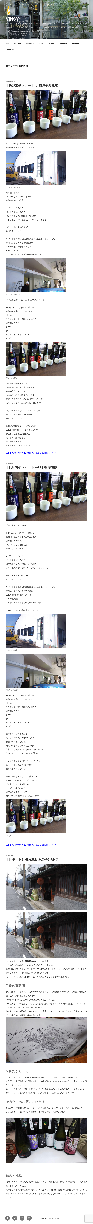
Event (41, 43)
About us (17, 43)
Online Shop (11, 49)
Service (29, 43)
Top (7, 43)
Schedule (75, 43)
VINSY (12, 19)
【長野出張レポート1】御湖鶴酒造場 (32, 85)
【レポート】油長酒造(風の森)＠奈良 (32, 859)
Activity (51, 43)
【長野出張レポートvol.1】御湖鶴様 (31, 467)
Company (63, 43)
